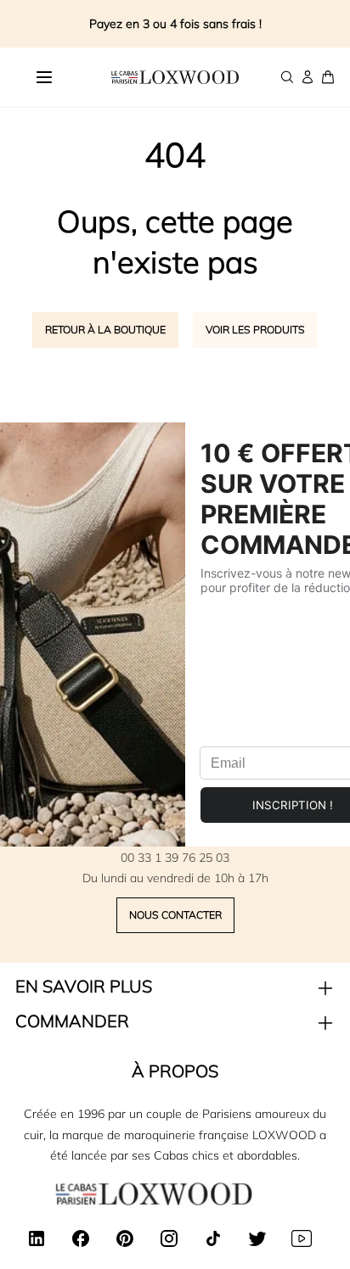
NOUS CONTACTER (175, 914)
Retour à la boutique (105, 329)
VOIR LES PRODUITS (255, 329)
